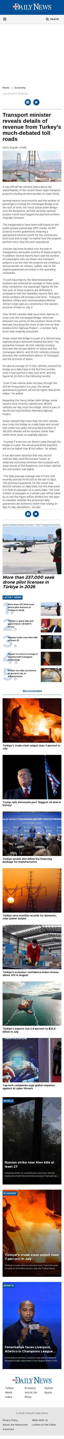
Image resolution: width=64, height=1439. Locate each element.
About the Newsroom (15, 1425)
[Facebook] (28, 102)
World (8, 1392)
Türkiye (9, 1388)
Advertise (8, 1429)
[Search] (47, 19)
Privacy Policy (10, 1420)
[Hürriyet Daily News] (32, 7)
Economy (20, 88)
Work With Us (40, 1420)
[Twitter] (36, 102)
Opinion (48, 1388)
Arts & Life (31, 1392)
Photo (28, 1397)
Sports (48, 1392)
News (6, 88)
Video (8, 1397)
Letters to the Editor (44, 1425)
